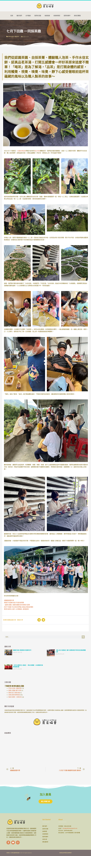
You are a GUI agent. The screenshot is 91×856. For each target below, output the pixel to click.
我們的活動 (37, 15)
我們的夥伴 (67, 15)
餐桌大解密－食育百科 (15, 697)
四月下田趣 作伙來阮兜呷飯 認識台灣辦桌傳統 (18, 607)
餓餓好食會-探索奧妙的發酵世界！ (22, 650)
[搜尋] (83, 636)
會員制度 (47, 15)
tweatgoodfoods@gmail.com (70, 828)
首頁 (11, 15)
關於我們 (19, 15)
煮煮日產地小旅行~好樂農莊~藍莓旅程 (16, 609)
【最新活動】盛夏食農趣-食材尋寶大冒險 (17, 605)
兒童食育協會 (21, 151)
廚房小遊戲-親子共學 (14, 690)
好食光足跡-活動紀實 (13, 36)
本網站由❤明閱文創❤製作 (65, 852)
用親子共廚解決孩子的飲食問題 (14, 602)
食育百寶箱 (77, 15)
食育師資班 (56, 15)
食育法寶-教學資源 (14, 695)
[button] (39, 620)
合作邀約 (28, 15)
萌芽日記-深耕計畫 (14, 692)
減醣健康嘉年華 (9, 600)
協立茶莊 (37, 151)
